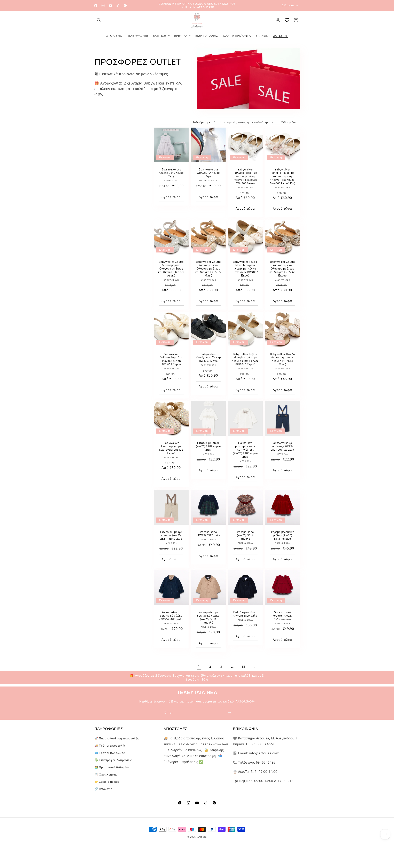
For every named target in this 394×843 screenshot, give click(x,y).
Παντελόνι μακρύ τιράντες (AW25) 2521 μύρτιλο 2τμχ (282, 446)
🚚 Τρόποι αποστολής (110, 745)
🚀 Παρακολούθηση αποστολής (116, 738)
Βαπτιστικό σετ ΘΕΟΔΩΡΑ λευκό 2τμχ (208, 173)
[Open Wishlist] (286, 20)
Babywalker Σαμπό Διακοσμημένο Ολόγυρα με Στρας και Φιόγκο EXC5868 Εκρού (282, 268)
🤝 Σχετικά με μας (106, 781)
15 (243, 666)
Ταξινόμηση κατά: (204, 122)
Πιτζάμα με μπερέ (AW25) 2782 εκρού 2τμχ (208, 446)
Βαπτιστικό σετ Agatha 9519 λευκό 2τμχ (171, 173)
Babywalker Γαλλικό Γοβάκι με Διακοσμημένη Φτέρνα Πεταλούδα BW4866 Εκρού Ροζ (282, 176)
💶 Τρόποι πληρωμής (109, 752)
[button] (98, 20)
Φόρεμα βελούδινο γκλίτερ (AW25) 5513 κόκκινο (282, 535)
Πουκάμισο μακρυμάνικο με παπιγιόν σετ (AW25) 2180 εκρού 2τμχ (245, 449)
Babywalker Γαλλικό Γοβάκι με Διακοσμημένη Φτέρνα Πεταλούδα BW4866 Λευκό (245, 176)
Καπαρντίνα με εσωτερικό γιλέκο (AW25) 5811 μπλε (171, 615)
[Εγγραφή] (229, 712)
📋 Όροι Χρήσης (105, 774)
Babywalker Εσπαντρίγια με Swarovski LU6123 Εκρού (171, 448)
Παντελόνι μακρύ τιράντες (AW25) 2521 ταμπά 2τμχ (171, 535)
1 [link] (199, 666)
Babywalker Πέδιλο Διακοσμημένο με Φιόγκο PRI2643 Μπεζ (282, 359)
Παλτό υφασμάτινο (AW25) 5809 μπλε (245, 613)
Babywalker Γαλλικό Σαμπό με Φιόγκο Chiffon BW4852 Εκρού (171, 359)
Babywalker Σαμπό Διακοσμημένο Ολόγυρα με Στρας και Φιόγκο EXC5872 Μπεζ (208, 268)
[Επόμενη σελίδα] (254, 666)
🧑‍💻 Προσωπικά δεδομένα (111, 767)
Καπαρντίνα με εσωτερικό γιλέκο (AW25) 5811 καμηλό (208, 617)
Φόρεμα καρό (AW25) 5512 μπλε (208, 533)
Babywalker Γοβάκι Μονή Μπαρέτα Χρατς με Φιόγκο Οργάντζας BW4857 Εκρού (245, 268)
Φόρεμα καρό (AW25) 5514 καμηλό (245, 535)
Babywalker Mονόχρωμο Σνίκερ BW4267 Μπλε (208, 357)
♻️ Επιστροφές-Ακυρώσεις (113, 760)
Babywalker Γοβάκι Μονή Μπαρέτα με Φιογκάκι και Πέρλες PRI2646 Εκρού (245, 359)
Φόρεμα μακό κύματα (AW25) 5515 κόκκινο (282, 615)
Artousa (202, 836)
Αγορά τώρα (171, 197)
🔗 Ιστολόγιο (103, 788)
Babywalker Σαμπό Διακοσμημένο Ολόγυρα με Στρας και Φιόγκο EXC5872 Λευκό (171, 268)
